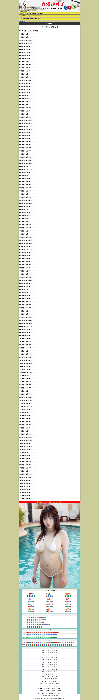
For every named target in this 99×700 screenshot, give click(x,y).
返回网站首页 (22, 21)
